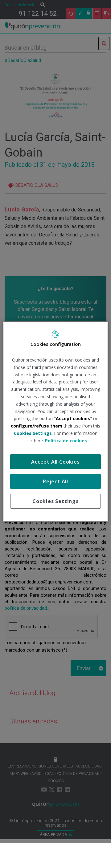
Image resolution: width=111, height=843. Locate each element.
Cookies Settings (55, 501)
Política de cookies (66, 441)
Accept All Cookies (55, 461)
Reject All (55, 481)
